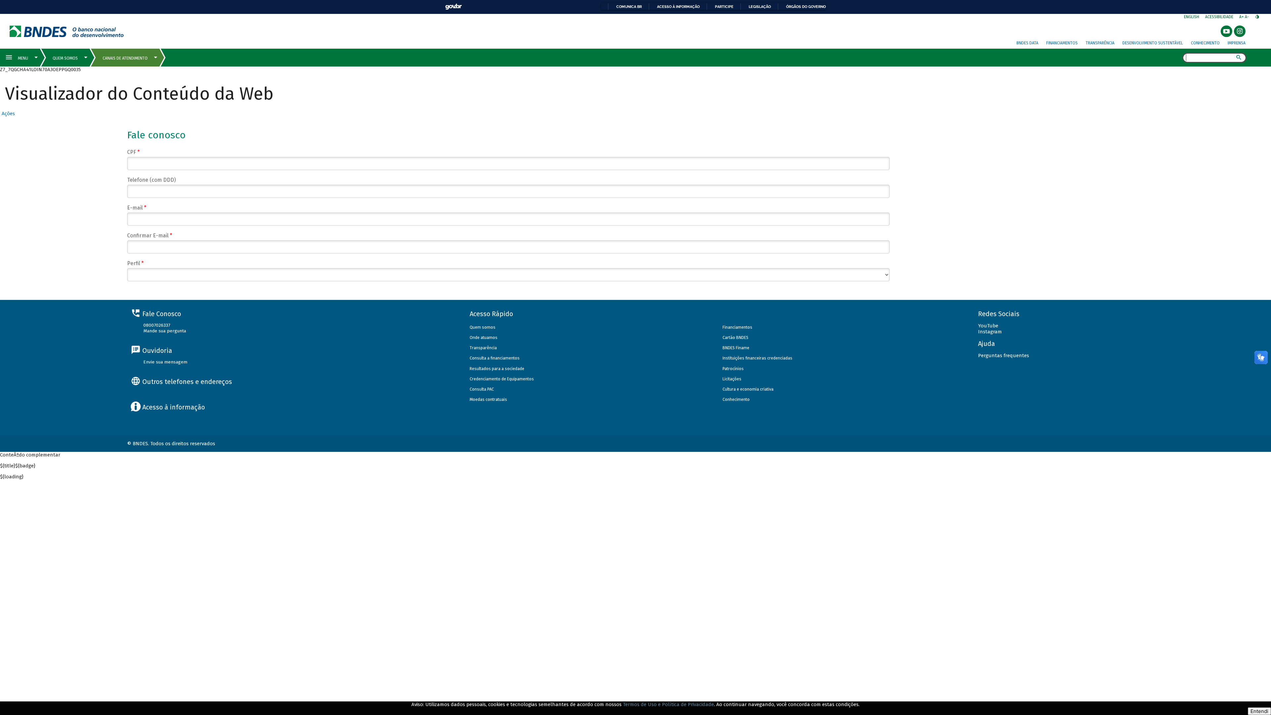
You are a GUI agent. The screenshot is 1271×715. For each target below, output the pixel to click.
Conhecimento (1205, 43)
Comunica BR (629, 7)
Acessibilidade (1219, 17)
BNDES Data (1027, 43)
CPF (133, 152)
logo (67, 31)
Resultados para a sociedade (497, 368)
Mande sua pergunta (164, 331)
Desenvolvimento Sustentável (1152, 43)
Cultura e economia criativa (748, 389)
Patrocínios (733, 368)
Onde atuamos (483, 337)
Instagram (990, 332)
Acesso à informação (678, 7)
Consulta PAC (482, 389)
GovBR (453, 7)
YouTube (988, 326)
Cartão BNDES (735, 337)
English (1191, 17)
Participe (724, 7)
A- (1247, 17)
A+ (1242, 17)
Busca (1176, 58)
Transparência (1100, 43)
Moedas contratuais (488, 399)
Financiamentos (1062, 43)
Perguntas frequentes (1003, 355)
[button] (7, 114)
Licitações (732, 378)
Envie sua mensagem (165, 362)
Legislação (760, 7)
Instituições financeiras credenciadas (757, 358)
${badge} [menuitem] (17, 466)
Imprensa (1237, 43)
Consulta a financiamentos (495, 358)
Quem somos (482, 327)
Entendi (1259, 711)
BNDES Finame (736, 347)
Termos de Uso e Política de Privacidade (668, 704)
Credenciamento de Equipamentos (502, 378)
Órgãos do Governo (806, 7)
